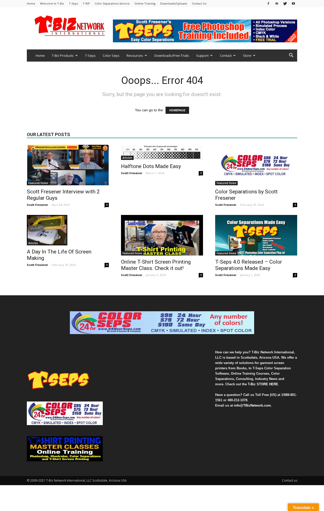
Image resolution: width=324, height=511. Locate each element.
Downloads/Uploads (173, 3)
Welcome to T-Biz (52, 3)
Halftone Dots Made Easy (151, 166)
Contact (226, 55)
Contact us (289, 480)
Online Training (144, 3)
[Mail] (276, 3)
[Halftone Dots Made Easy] (162, 152)
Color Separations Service (112, 3)
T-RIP (86, 3)
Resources (135, 55)
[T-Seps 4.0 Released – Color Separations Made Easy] (256, 235)
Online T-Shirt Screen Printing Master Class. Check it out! (156, 265)
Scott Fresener (37, 205)
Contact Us (199, 3)
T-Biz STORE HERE (263, 384)
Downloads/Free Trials (171, 55)
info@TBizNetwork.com (252, 405)
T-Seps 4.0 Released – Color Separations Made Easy (248, 265)
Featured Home (38, 183)
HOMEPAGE (177, 110)
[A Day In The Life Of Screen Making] (68, 230)
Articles (127, 157)
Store (247, 55)
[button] (291, 55)
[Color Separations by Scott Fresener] (256, 165)
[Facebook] (268, 3)
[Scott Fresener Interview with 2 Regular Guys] (68, 165)
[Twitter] (285, 3)
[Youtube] (293, 3)
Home (31, 3)
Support (202, 55)
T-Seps (73, 3)
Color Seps (111, 55)
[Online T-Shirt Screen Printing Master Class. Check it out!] (162, 235)
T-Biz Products (63, 55)
